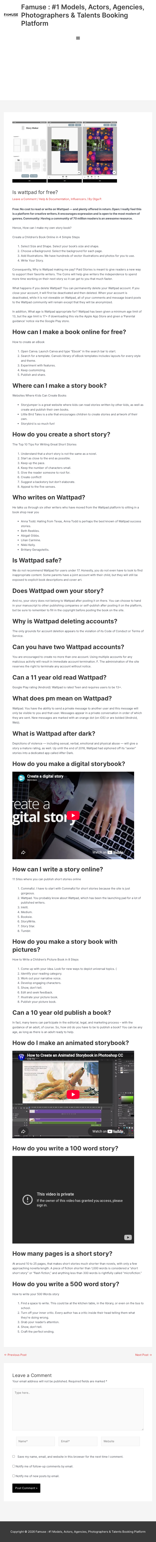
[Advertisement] (78, 72)
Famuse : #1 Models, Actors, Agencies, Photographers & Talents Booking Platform (82, 15)
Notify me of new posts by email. (37, 1476)
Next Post (143, 1354)
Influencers (78, 199)
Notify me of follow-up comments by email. (44, 1466)
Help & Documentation (54, 199)
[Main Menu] (78, 38)
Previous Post (15, 1354)
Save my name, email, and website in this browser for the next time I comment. (70, 1456)
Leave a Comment (24, 199)
